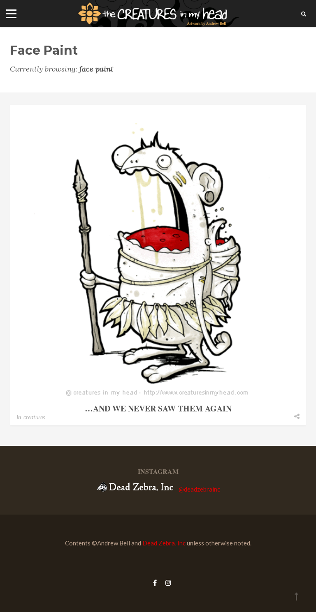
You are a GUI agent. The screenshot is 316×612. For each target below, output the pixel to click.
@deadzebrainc (199, 489)
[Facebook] (155, 583)
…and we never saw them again (158, 408)
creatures (34, 416)
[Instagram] (166, 583)
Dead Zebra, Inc (164, 543)
